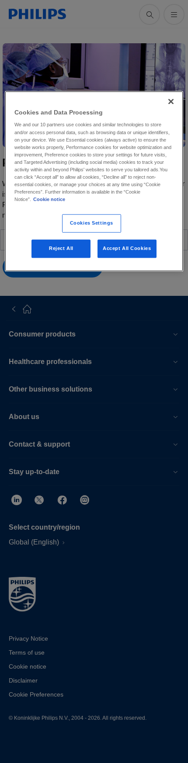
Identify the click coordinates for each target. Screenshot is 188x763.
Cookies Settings (91, 222)
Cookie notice (49, 199)
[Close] (171, 101)
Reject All (61, 248)
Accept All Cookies (127, 248)
